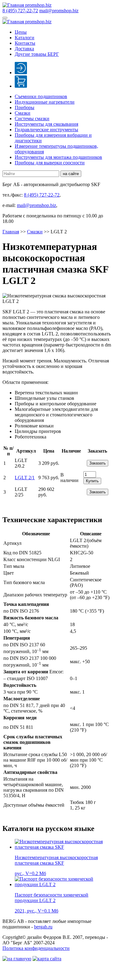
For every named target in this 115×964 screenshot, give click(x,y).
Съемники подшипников (41, 96)
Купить (92, 481)
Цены (21, 32)
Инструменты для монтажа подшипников (58, 157)
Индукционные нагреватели (45, 102)
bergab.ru (43, 926)
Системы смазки (32, 118)
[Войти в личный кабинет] (21, 72)
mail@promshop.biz (59, 10)
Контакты (25, 43)
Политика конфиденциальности (36, 948)
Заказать (97, 463)
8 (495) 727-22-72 (20, 10)
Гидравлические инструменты (46, 129)
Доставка (24, 48)
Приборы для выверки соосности (50, 162)
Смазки (22, 113)
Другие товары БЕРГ (37, 54)
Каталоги (24, 37)
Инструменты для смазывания (46, 124)
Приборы (24, 107)
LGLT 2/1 (25, 477)
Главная (10, 231)
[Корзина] (21, 86)
